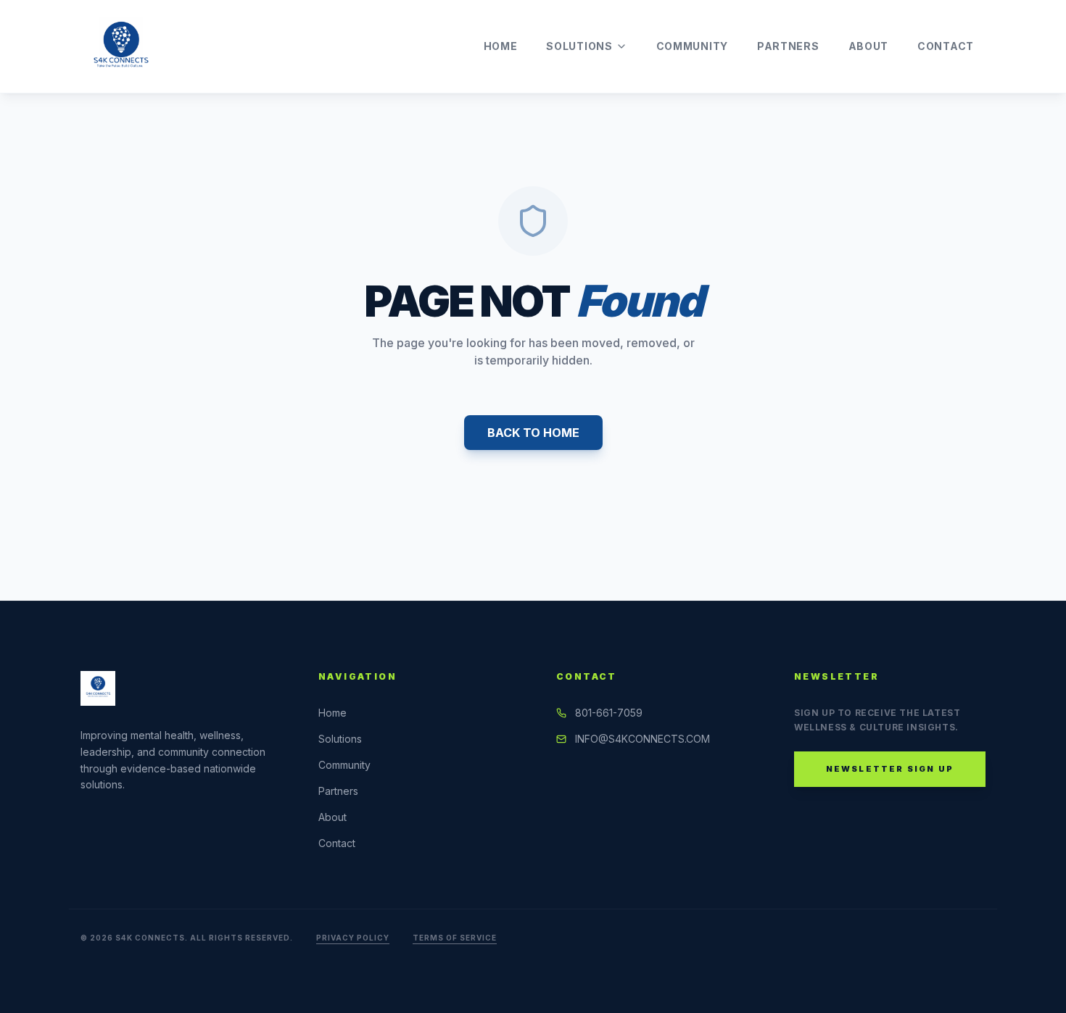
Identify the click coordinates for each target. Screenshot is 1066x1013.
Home (501, 46)
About (868, 46)
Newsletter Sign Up (890, 769)
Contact (945, 46)
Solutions (579, 46)
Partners (788, 46)
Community (692, 46)
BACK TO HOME (533, 432)
